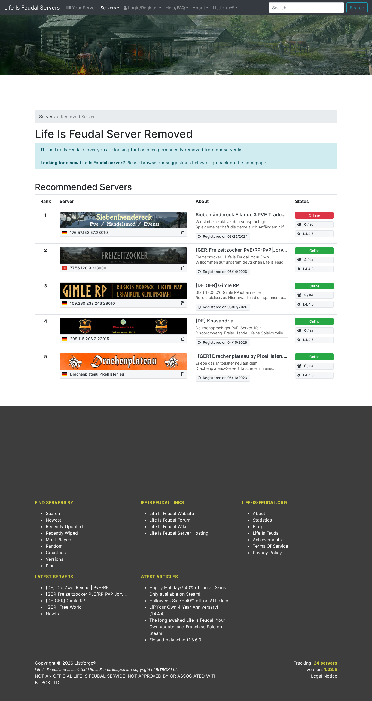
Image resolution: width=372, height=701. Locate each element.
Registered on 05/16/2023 (225, 378)
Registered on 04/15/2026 (225, 342)
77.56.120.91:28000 (87, 268)
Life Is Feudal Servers (32, 7)
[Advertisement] (186, 94)
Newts (52, 613)
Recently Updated (64, 526)
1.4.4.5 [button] (308, 234)
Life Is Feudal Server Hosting (178, 533)
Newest (53, 520)
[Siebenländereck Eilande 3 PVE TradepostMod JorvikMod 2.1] (123, 220)
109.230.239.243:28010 (92, 303)
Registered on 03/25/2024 (225, 236)
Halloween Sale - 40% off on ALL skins (189, 600)
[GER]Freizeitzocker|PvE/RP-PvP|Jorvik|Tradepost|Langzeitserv (270, 250)
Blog (257, 526)
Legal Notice (324, 676)
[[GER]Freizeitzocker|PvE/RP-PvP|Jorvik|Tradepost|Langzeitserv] (123, 255)
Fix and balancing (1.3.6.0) (176, 639)
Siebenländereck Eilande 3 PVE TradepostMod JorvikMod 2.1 (266, 214)
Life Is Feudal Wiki (167, 526)
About (199, 7)
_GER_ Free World (64, 607)
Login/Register (142, 7)
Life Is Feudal (266, 533)
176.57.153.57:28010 (88, 232)
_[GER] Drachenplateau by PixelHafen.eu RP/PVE (252, 356)
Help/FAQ (175, 7)
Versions (54, 559)
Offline (314, 215)
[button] (182, 232)
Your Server (83, 7)
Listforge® (223, 7)
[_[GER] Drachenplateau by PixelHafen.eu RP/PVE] (123, 361)
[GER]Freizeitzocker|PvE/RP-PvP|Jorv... (86, 594)
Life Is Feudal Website (171, 513)
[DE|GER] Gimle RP (217, 285)
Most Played (58, 539)
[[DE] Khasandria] (123, 326)
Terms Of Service (270, 546)
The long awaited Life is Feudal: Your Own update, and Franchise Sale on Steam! (187, 626)
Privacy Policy (267, 552)
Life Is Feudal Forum (169, 520)
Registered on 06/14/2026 (225, 272)
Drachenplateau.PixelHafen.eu (96, 374)
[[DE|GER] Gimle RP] (123, 291)
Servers (108, 7)
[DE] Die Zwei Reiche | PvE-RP (77, 587)
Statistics (262, 520)
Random (54, 546)
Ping (50, 565)
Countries (56, 552)
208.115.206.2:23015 (89, 338)
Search (357, 7)
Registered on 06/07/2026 (225, 307)
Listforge (84, 663)
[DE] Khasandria (214, 321)
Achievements (267, 539)
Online (314, 251)
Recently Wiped (62, 533)
